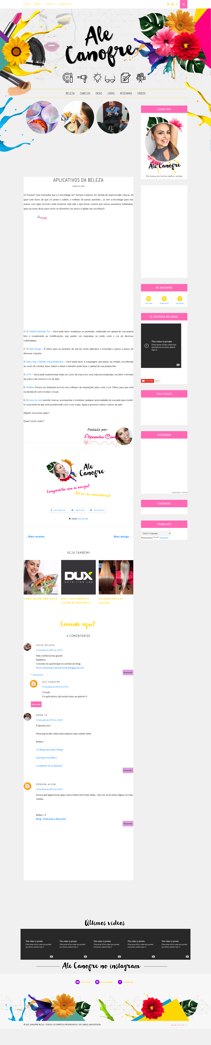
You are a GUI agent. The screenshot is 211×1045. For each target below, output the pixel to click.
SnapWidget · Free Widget (181, 492)
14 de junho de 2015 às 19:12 (55, 686)
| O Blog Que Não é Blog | (49, 749)
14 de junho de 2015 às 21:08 (49, 720)
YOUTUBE (148, 303)
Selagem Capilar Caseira (111, 600)
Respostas (38, 674)
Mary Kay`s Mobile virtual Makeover (45, 361)
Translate (164, 537)
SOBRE (37, 4)
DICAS (99, 93)
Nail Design (35, 349)
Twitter (79, 510)
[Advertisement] (78, 155)
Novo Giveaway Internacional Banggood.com (60, 667)
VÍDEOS (141, 93)
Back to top (178, 1025)
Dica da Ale (82, 518)
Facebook (60, 510)
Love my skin (36, 400)
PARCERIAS (65, 4)
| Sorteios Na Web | (46, 757)
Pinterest (99, 510)
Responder (128, 672)
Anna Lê (41, 714)
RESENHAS (126, 93)
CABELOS (85, 93)
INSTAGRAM (164, 303)
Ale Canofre (51, 681)
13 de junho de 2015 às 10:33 (49, 650)
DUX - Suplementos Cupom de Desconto (76, 600)
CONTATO (50, 4)
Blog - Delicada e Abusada (51, 818)
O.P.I (28, 374)
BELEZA (70, 93)
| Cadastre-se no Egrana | (49, 765)
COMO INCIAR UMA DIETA (41, 598)
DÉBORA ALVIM (46, 784)
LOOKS (111, 93)
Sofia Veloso (45, 645)
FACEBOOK (180, 303)
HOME (27, 4)
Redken (30, 387)
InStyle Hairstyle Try (39, 331)
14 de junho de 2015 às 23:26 (49, 789)
